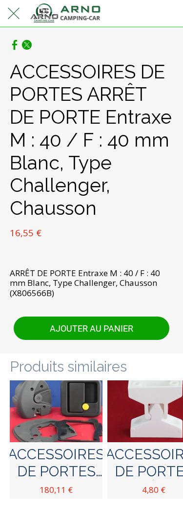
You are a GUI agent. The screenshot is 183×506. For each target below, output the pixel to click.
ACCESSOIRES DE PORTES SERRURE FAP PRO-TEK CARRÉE (56, 463)
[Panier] (169, 13)
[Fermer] (14, 13)
